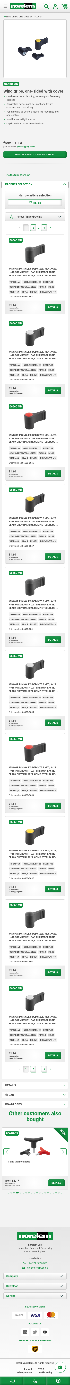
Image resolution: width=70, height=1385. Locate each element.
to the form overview (18, 175)
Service (10, 1296)
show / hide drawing (29, 216)
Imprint (28, 1369)
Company (12, 1276)
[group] (35, 1158)
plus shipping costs (26, 147)
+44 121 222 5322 (37, 1263)
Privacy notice (24, 1372)
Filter (36, 203)
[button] (8, 1192)
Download (12, 1286)
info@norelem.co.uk (37, 1267)
